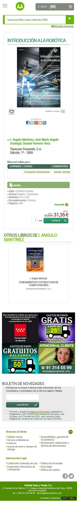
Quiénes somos (15, 436)
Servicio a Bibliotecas (18, 440)
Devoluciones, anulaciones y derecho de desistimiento (55, 444)
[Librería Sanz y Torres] (19, 6)
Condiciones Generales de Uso (22, 463)
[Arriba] (70, 431)
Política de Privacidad (39, 411)
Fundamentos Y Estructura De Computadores (38, 283)
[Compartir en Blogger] (40, 123)
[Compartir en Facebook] (28, 123)
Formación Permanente (37, 171)
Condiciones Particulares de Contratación (21, 468)
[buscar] (70, 18)
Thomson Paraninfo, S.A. (26, 149)
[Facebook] (65, 476)
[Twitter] (71, 476)
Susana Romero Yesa (36, 143)
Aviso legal (46, 466)
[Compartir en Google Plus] (36, 123)
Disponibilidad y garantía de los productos (54, 438)
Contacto (11, 443)
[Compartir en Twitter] (32, 123)
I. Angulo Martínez (22, 139)
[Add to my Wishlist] (11, 112)
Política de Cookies (50, 469)
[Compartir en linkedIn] (44, 123)
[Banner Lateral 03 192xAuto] (56, 358)
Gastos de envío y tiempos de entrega (22, 448)
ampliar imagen (52, 110)
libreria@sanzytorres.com (49, 493)
